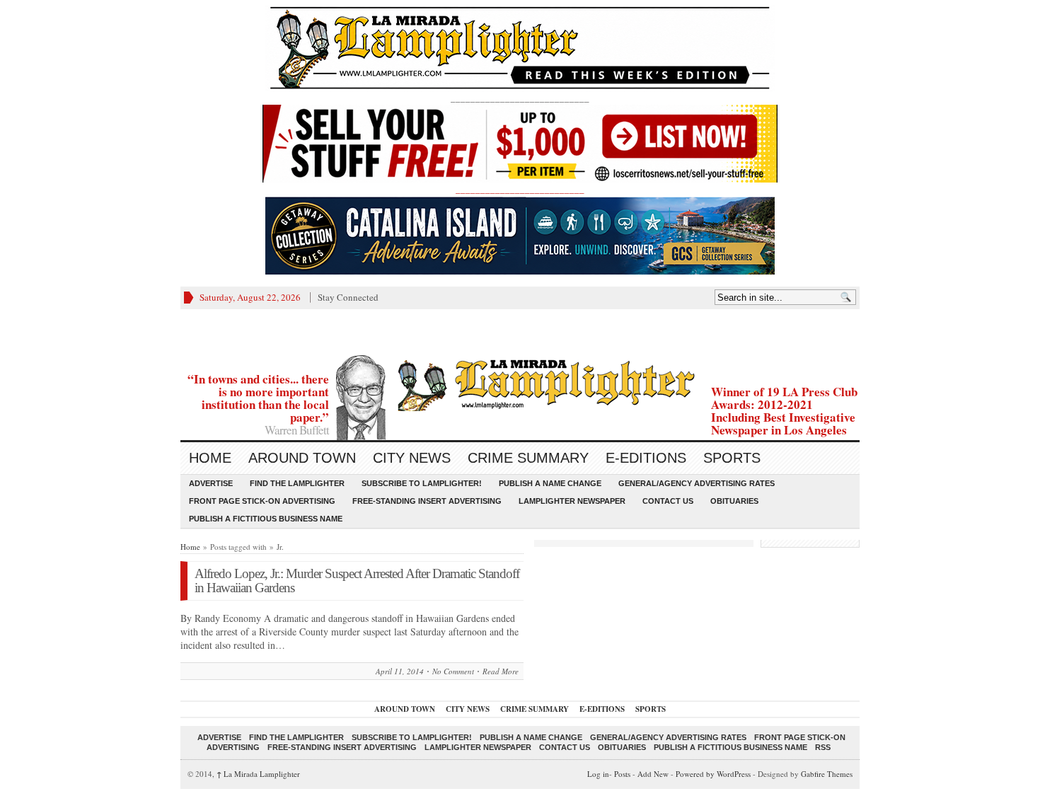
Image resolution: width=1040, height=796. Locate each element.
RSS (823, 747)
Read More (501, 671)
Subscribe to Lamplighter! (422, 483)
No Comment (453, 671)
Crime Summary (528, 458)
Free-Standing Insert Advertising (427, 501)
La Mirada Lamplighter (258, 773)
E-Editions (646, 458)
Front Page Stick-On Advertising (262, 501)
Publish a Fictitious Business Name (265, 518)
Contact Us (667, 501)
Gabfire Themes (827, 773)
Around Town (302, 458)
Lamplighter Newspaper (572, 501)
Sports (732, 458)
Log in (598, 773)
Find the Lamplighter (297, 483)
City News (412, 458)
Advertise (211, 483)
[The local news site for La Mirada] (520, 383)
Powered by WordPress (713, 773)
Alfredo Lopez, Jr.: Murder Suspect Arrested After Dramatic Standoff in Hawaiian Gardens (357, 580)
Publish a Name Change (550, 483)
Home (210, 458)
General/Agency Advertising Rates (696, 483)
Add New (653, 773)
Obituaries (734, 501)
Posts (622, 773)
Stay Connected (348, 297)
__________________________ (520, 189)
